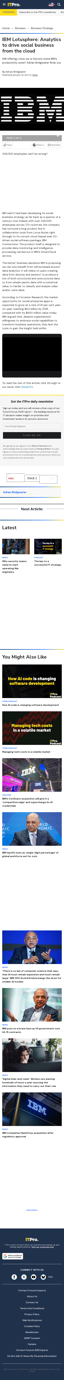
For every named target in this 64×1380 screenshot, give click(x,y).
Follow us (40, 145)
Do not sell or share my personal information (32, 1356)
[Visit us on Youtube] (33, 1277)
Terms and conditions (32, 1308)
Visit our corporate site (42, 1247)
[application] (32, 354)
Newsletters (32, 1332)
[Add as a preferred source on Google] (12, 1256)
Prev (11, 478)
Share (9, 145)
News (35, 75)
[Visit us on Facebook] (14, 1277)
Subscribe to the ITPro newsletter (37, 12)
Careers (32, 1344)
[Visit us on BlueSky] (42, 1277)
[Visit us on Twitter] (23, 1277)
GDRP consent (32, 1338)
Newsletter (55, 145)
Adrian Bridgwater (16, 71)
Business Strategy (42, 28)
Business (20, 28)
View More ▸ (32, 1210)
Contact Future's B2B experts (32, 1350)
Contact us (32, 1302)
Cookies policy (32, 1326)
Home (6, 28)
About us (32, 1296)
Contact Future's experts (32, 1290)
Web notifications (32, 1320)
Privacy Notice (44, 449)
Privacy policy (32, 1314)
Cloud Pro (27, 387)
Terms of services (40, 446)
